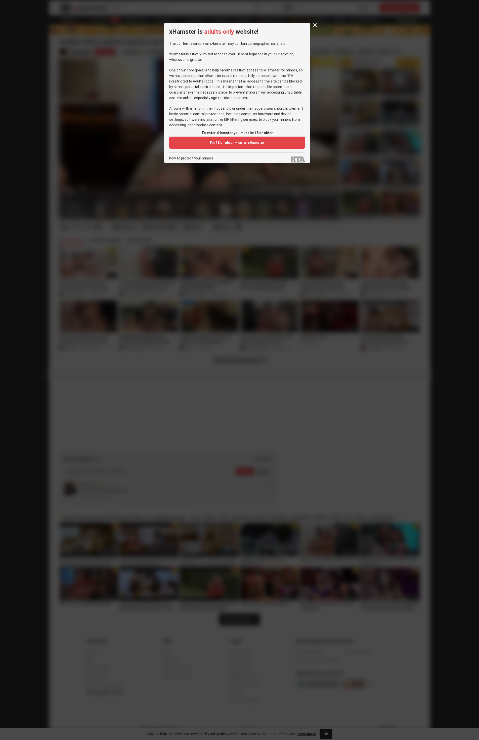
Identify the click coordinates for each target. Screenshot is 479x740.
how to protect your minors (191, 158)
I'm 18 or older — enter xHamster (237, 143)
